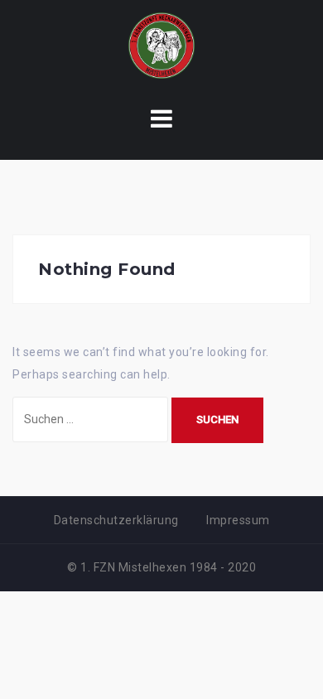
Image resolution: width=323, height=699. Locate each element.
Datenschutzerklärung (116, 520)
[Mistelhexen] (161, 44)
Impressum (238, 520)
